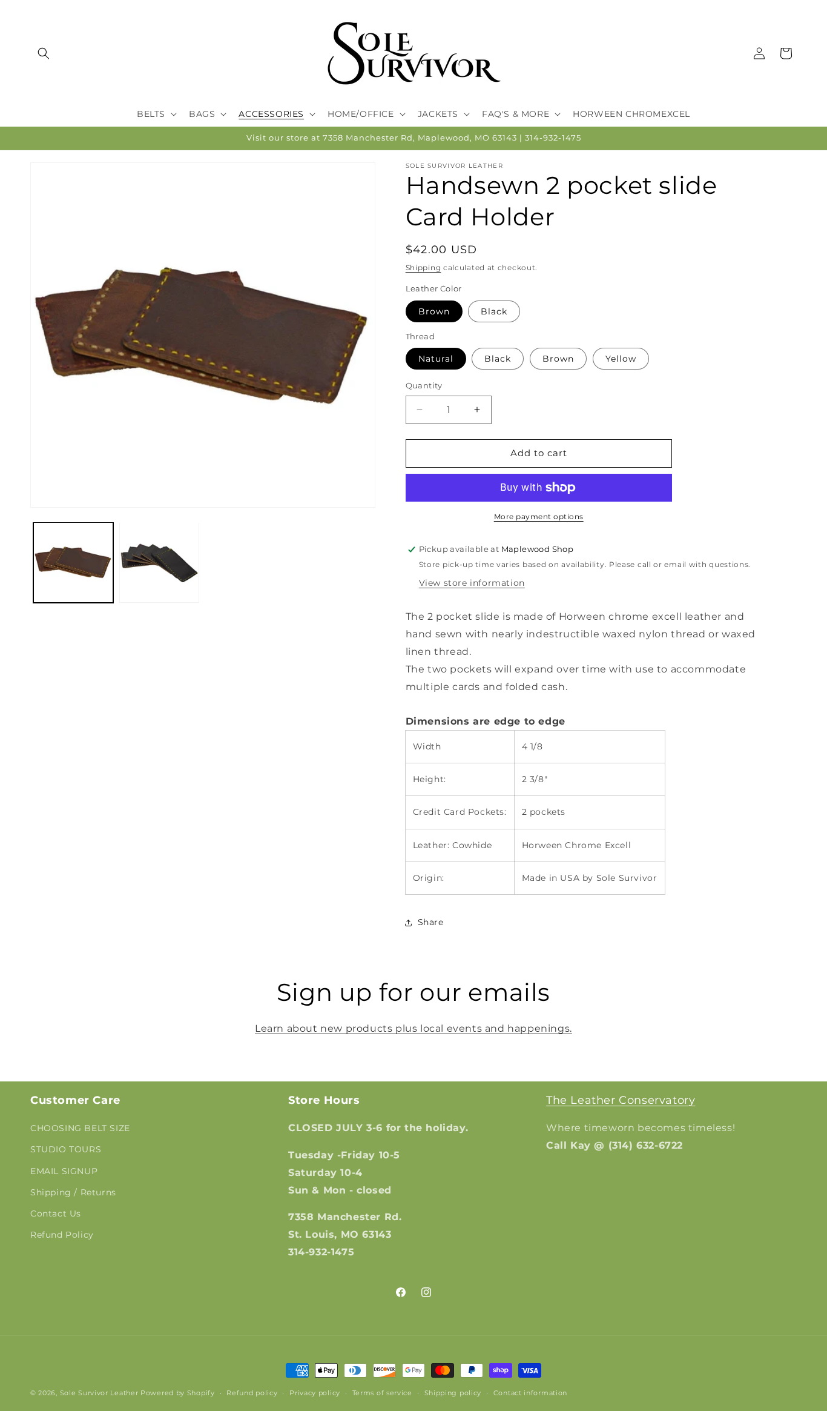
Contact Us (55, 1213)
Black (494, 311)
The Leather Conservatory (620, 1100)
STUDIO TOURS (65, 1149)
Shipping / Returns (73, 1192)
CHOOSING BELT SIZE (80, 1128)
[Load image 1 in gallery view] (73, 562)
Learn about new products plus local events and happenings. (413, 1028)
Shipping (423, 267)
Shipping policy (453, 1393)
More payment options (539, 516)
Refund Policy (62, 1234)
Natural (435, 358)
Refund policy (251, 1393)
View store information (472, 582)
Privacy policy (314, 1393)
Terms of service (382, 1393)
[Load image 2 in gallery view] (159, 562)
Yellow (620, 358)
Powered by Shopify (177, 1393)
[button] (43, 53)
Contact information (530, 1393)
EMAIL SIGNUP (63, 1171)
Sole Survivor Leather (99, 1393)
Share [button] (431, 922)
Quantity (424, 385)
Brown (434, 311)
